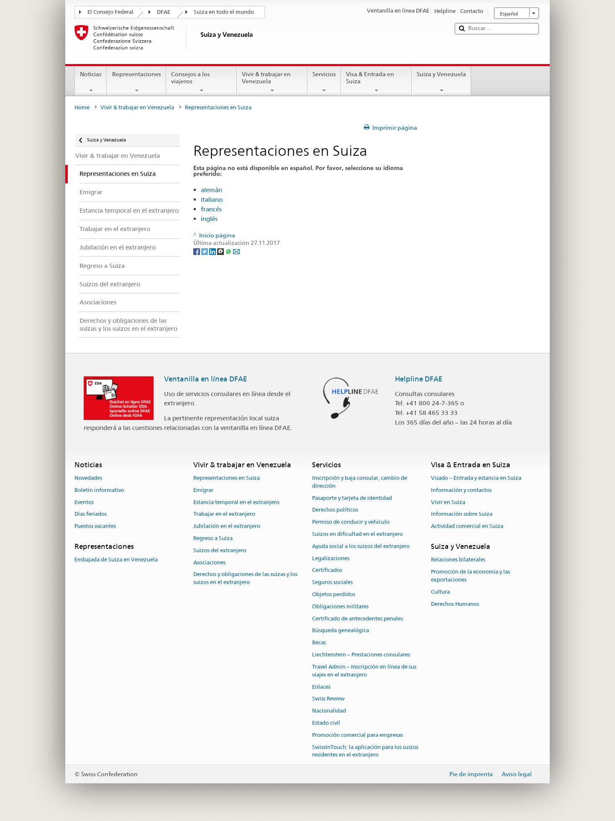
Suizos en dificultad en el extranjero (357, 534)
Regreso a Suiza (213, 538)
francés (211, 209)
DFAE (163, 12)
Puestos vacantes (95, 526)
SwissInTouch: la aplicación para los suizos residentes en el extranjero (365, 751)
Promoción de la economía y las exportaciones (470, 576)
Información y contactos (461, 490)
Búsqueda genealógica (340, 631)
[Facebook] (197, 251)
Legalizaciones (330, 558)
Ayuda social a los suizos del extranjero (361, 546)
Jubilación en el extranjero (226, 526)
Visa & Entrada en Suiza (370, 78)
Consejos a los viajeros (190, 78)
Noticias (91, 74)
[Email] (236, 251)
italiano (212, 199)
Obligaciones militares (340, 606)
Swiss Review (328, 699)
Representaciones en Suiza (226, 478)
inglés (209, 219)
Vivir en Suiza (448, 502)
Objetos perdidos (333, 594)
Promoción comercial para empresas (357, 735)
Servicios (324, 74)
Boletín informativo (99, 490)
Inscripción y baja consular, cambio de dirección (359, 482)
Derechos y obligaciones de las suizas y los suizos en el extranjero (245, 578)
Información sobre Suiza (461, 514)
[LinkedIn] (213, 251)
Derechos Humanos (455, 604)
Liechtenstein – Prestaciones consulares (361, 654)
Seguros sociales (332, 582)
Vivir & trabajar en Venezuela (266, 78)
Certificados (327, 570)
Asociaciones (209, 562)
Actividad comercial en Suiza (467, 526)
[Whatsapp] (229, 251)
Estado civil (326, 723)
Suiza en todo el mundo (224, 12)
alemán (211, 190)
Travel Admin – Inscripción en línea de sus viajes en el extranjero (364, 671)
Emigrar (203, 490)
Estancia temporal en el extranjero (236, 502)
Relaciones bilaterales (458, 560)
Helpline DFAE (419, 379)
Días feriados (90, 514)
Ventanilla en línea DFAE (205, 379)
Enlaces (321, 687)
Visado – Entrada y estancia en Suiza (476, 478)
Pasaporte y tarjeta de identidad (352, 498)
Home (82, 107)
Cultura (440, 592)
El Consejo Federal (110, 12)
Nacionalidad (329, 711)
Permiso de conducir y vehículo (351, 522)
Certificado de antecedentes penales (357, 618)
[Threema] (221, 251)
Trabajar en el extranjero (224, 514)
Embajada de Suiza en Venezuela (116, 560)
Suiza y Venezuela (441, 74)
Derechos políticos (335, 510)
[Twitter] (205, 251)
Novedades (88, 478)
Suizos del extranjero (219, 550)
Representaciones (136, 74)
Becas (319, 643)
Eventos (84, 502)
